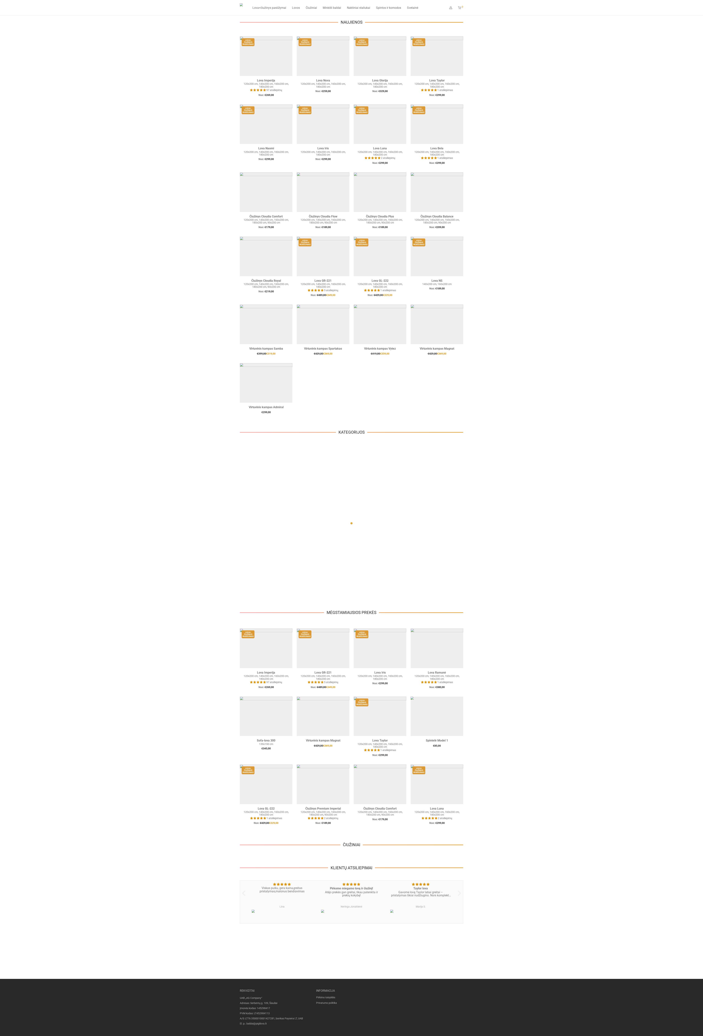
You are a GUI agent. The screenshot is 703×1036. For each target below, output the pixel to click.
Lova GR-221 (323, 280)
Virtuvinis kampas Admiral (266, 407)
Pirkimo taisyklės (325, 997)
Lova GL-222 (380, 280)
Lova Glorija (380, 80)
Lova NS (437, 280)
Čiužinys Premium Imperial (323, 808)
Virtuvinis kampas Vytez (380, 348)
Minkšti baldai (332, 8)
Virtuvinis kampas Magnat (437, 348)
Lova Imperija (266, 80)
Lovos (296, 8)
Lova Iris (323, 148)
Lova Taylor (437, 80)
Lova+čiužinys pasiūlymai (269, 8)
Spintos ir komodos (388, 8)
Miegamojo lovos (259, 530)
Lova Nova (323, 80)
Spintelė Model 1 (437, 740)
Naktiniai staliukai (358, 8)
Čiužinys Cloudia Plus (380, 216)
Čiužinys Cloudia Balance (437, 216)
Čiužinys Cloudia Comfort (266, 216)
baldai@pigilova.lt (256, 1023)
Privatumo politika (326, 1002)
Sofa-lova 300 (266, 740)
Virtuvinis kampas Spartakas (323, 348)
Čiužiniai (311, 8)
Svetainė (412, 8)
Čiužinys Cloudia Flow (323, 216)
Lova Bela (436, 148)
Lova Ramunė (437, 672)
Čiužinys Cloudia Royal (266, 280)
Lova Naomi (266, 148)
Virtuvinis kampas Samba (266, 348)
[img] (282, 884)
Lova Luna (380, 148)
